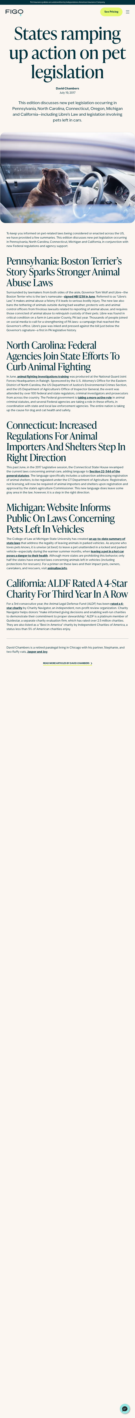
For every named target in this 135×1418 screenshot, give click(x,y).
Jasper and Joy (37, 652)
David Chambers (67, 88)
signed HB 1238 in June (79, 296)
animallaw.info (57, 568)
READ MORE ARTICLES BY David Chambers (66, 663)
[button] (125, 1409)
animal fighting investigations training (43, 376)
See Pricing (111, 12)
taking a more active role (95, 397)
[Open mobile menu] (127, 12)
